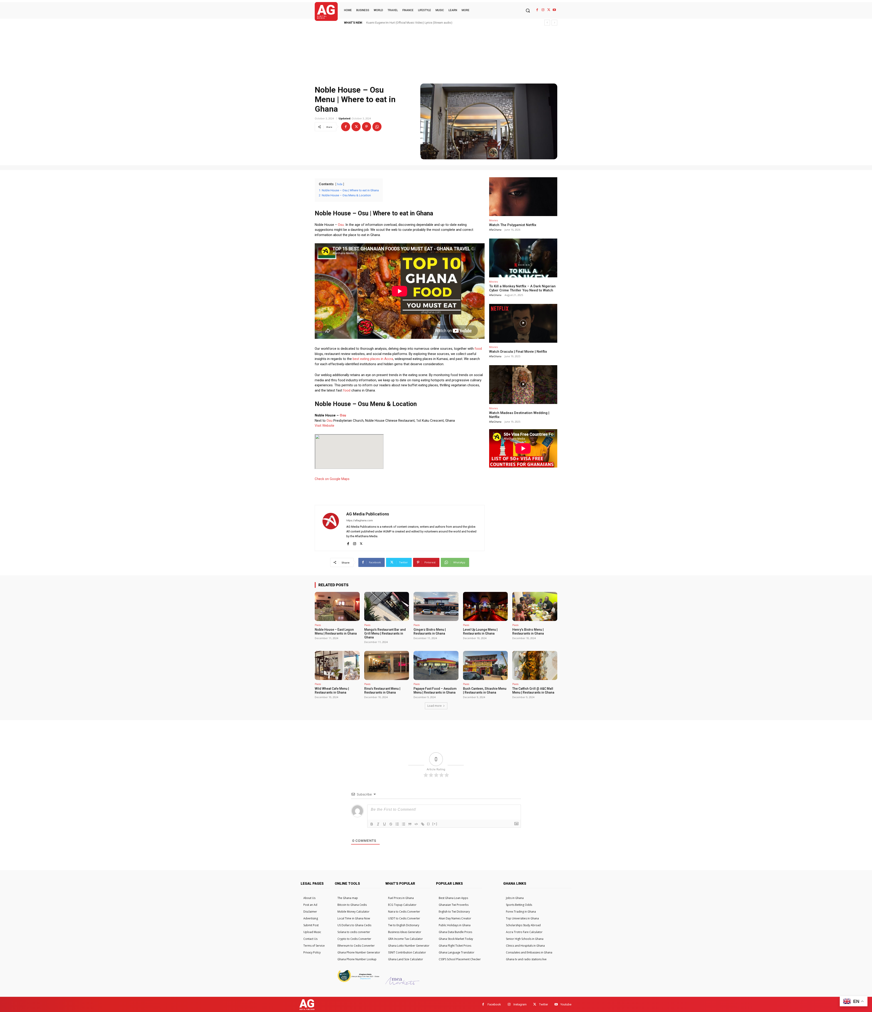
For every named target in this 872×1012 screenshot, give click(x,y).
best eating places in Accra (373, 359)
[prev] (547, 22)
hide (339, 184)
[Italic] (378, 824)
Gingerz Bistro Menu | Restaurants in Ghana (430, 631)
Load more (434, 706)
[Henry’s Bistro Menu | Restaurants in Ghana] (534, 606)
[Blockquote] (410, 824)
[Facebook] (537, 10)
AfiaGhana (495, 229)
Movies (493, 220)
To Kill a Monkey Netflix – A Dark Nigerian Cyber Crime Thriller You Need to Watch (522, 288)
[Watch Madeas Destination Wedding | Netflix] (523, 384)
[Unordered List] (403, 824)
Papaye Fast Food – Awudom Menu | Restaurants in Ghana (435, 690)
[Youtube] (554, 10)
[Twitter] (549, 10)
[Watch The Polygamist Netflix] (523, 196)
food (478, 349)
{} (428, 823)
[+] (434, 823)
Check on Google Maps (332, 479)
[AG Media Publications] (331, 528)
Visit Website (324, 426)
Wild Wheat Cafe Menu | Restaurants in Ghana (332, 690)
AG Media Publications (367, 514)
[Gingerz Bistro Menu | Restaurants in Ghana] (436, 606)
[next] (554, 22)
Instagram (520, 1004)
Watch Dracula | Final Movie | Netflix (518, 352)
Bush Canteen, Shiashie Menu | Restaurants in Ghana (484, 690)
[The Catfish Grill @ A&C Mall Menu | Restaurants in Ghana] (534, 665)
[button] (527, 10)
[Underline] (384, 824)
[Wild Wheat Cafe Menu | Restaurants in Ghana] (337, 665)
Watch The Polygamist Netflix (512, 225)
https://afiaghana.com (359, 520)
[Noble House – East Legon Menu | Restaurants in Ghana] (337, 606)
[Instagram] (543, 10)
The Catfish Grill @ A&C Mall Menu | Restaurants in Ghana (533, 690)
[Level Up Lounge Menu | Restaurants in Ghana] (485, 606)
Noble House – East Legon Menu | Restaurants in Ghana (336, 631)
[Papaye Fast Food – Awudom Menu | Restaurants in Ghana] (436, 665)
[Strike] (391, 824)
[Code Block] (416, 824)
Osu (341, 225)
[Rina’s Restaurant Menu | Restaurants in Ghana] (386, 665)
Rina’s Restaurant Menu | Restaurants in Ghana (382, 690)
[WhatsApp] (377, 126)
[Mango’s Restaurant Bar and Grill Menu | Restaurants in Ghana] (386, 606)
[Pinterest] (366, 126)
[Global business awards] (358, 981)
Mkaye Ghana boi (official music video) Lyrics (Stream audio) (406, 22)
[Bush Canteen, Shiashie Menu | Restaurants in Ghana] (485, 665)
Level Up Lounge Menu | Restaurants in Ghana (480, 631)
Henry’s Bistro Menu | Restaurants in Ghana (528, 631)
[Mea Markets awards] (402, 983)
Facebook (494, 1004)
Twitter (543, 1004)
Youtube (565, 1004)
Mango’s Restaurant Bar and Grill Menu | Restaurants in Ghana (385, 633)
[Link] (422, 824)
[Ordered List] (397, 824)
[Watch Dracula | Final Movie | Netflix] (523, 323)
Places (318, 625)
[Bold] (372, 824)
